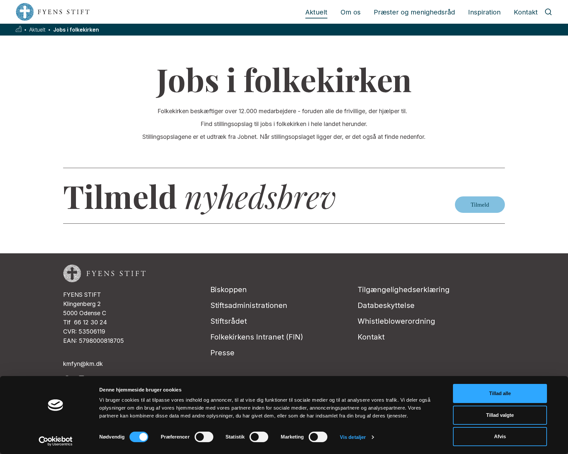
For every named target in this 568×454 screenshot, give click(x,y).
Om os (351, 12)
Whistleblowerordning (396, 321)
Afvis (500, 436)
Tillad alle (500, 393)
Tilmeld (480, 204)
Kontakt (526, 12)
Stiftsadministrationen (248, 305)
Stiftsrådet (228, 321)
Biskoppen (228, 289)
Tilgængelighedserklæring (404, 289)
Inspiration (484, 12)
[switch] (204, 437)
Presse (222, 353)
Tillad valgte (500, 415)
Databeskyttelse (386, 305)
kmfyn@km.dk (83, 363)
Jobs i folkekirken (76, 30)
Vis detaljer (353, 437)
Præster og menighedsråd (414, 12)
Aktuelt (316, 12)
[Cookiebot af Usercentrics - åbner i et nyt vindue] (55, 441)
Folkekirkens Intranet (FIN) (256, 337)
